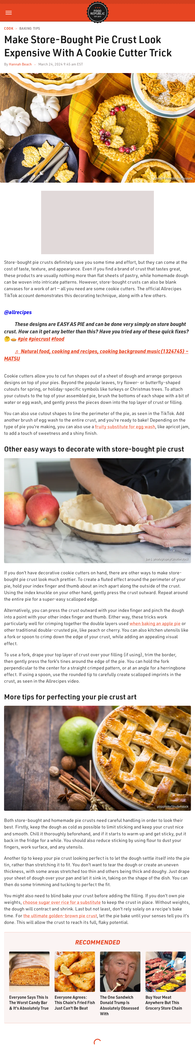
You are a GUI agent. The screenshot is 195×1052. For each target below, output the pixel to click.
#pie (23, 338)
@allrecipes (18, 312)
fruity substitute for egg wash (125, 426)
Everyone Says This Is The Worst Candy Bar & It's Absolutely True (29, 1002)
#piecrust (39, 338)
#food (57, 338)
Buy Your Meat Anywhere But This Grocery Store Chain (163, 1002)
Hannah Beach (20, 64)
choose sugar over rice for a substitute (62, 902)
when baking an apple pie (155, 623)
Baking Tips (29, 28)
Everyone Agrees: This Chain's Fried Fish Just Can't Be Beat (75, 1002)
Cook (8, 28)
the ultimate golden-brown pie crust (60, 915)
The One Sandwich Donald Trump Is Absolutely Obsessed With (119, 1005)
